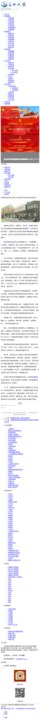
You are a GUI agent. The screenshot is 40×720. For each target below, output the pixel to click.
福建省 (10, 517)
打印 (20, 403)
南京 (9, 579)
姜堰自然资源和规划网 (15, 631)
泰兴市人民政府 (13, 571)
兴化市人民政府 (13, 573)
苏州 (9, 586)
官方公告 (11, 45)
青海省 (10, 548)
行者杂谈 (11, 64)
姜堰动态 (7, 31)
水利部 (10, 448)
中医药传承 (12, 86)
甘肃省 (10, 546)
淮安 (9, 592)
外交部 (10, 473)
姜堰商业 (11, 59)
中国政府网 (12, 479)
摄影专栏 (11, 66)
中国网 (10, 617)
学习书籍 (15, 70)
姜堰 (34, 377)
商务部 (10, 444)
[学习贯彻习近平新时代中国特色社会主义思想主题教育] (20, 147)
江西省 (10, 519)
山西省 (10, 500)
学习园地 (11, 68)
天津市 (10, 496)
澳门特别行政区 (13, 556)
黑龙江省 (11, 507)
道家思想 (11, 96)
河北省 (10, 498)
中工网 (10, 622)
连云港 (10, 590)
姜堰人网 (11, 633)
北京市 (10, 494)
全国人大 (11, 481)
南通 (9, 588)
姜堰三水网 (12, 635)
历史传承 (7, 84)
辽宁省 (10, 504)
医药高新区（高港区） (15, 577)
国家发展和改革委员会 (15, 469)
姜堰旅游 (11, 57)
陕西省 (10, 544)
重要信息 (11, 33)
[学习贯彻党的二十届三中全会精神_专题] (20, 121)
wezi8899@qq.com (21, 659)
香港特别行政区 (13, 554)
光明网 (10, 619)
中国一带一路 (12, 624)
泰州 (9, 600)
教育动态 (11, 47)
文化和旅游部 (12, 442)
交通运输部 (12, 450)
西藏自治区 (12, 543)
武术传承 (11, 98)
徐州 (9, 582)
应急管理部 (12, 432)
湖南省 (10, 527)
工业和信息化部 (13, 464)
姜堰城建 (11, 51)
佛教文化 (11, 94)
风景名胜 (11, 24)
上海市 (10, 509)
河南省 (10, 523)
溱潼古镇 (11, 639)
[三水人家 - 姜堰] (14, 7)
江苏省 (10, 511)
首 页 (6, 14)
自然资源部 (12, 440)
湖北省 (10, 525)
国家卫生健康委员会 (15, 430)
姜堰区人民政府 (13, 567)
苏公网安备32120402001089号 (26, 708)
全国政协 (11, 483)
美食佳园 (11, 74)
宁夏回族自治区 (13, 550)
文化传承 (11, 92)
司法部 (10, 458)
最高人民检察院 (13, 475)
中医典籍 (15, 88)
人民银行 (11, 429)
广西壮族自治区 (13, 531)
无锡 (9, 581)
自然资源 (11, 20)
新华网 (10, 611)
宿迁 (9, 602)
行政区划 (11, 22)
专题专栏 (11, 41)
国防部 (10, 471)
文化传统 (11, 26)
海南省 (10, 533)
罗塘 (30, 225)
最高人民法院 (12, 487)
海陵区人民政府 (13, 575)
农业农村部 (12, 446)
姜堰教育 (11, 55)
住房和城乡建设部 (14, 452)
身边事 (10, 78)
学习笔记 (15, 72)
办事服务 (7, 103)
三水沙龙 (7, 61)
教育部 (10, 467)
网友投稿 (11, 37)
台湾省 (10, 558)
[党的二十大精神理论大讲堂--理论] (20, 130)
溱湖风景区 (12, 637)
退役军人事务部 (13, 434)
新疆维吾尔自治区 (14, 552)
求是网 (10, 615)
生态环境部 (12, 438)
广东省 (10, 529)
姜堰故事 (11, 29)
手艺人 (10, 76)
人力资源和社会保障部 (15, 454)
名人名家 (11, 100)
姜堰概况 (7, 16)
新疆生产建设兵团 (14, 560)
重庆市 (10, 535)
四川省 (10, 537)
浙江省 (10, 513)
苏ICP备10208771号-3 (8, 708)
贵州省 (10, 539)
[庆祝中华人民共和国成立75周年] (20, 112)
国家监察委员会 (13, 485)
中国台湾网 (12, 609)
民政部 (10, 460)
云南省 (10, 541)
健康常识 (11, 82)
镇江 (9, 598)
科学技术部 (12, 466)
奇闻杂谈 (11, 80)
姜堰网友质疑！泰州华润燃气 (20, 418)
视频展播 (11, 39)
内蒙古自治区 (12, 502)
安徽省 (10, 515)
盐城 (9, 594)
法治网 (10, 621)
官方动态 (11, 43)
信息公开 (7, 101)
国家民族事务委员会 (15, 436)
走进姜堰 (7, 49)
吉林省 (10, 505)
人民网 (10, 613)
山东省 (10, 521)
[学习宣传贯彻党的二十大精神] (20, 139)
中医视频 (15, 90)
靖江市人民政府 (13, 569)
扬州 (9, 596)
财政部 (10, 456)
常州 (9, 584)
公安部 (10, 462)
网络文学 (11, 63)
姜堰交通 (11, 53)
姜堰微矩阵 (12, 27)
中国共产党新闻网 (14, 477)
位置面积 (11, 18)
